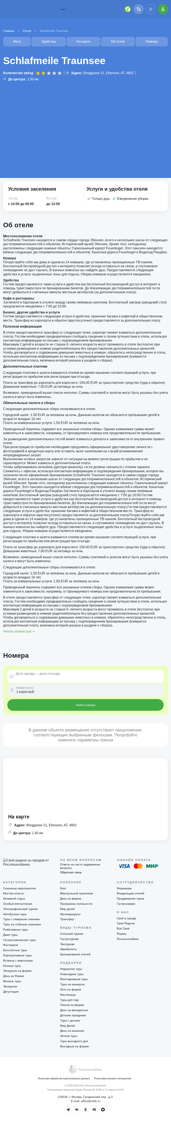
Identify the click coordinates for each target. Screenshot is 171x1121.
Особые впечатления (17, 903)
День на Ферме (13, 976)
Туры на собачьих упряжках (22, 924)
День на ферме (70, 898)
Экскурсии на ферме (17, 970)
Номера (152, 41)
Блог (63, 888)
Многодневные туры (74, 979)
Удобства (48, 41)
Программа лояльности (76, 903)
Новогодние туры (72, 974)
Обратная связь (71, 872)
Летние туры (68, 1036)
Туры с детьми (70, 1020)
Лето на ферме (70, 989)
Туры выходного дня (74, 1041)
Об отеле (118, 41)
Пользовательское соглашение (112, 1078)
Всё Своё (123, 928)
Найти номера (85, 705)
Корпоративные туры (17, 955)
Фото (17, 41)
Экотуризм (67, 944)
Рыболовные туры (15, 929)
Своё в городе (126, 918)
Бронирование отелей (75, 954)
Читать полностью (17, 631)
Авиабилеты (68, 949)
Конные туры (12, 965)
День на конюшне (72, 1030)
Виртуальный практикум (76, 893)
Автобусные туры (15, 914)
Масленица (68, 994)
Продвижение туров (130, 898)
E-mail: (85, 1101)
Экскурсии (10, 986)
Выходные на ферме (74, 1046)
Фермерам (124, 888)
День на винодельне (74, 1010)
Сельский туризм (71, 933)
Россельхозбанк (127, 939)
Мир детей (67, 909)
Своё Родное (126, 923)
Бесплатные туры (15, 950)
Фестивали (10, 945)
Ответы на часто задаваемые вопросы (80, 866)
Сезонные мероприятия (19, 888)
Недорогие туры (71, 969)
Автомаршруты (70, 914)
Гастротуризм (69, 939)
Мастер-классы (13, 893)
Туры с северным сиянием (21, 919)
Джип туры (10, 934)
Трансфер (67, 919)
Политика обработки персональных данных (64, 1078)
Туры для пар (69, 1000)
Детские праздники (73, 1015)
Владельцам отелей (130, 893)
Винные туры (12, 981)
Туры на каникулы (72, 984)
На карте (83, 41)
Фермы (122, 933)
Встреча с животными (18, 960)
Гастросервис (126, 903)
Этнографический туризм (20, 909)
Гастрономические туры (19, 940)
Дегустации (11, 991)
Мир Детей (67, 1025)
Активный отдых (14, 898)
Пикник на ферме (72, 1005)
